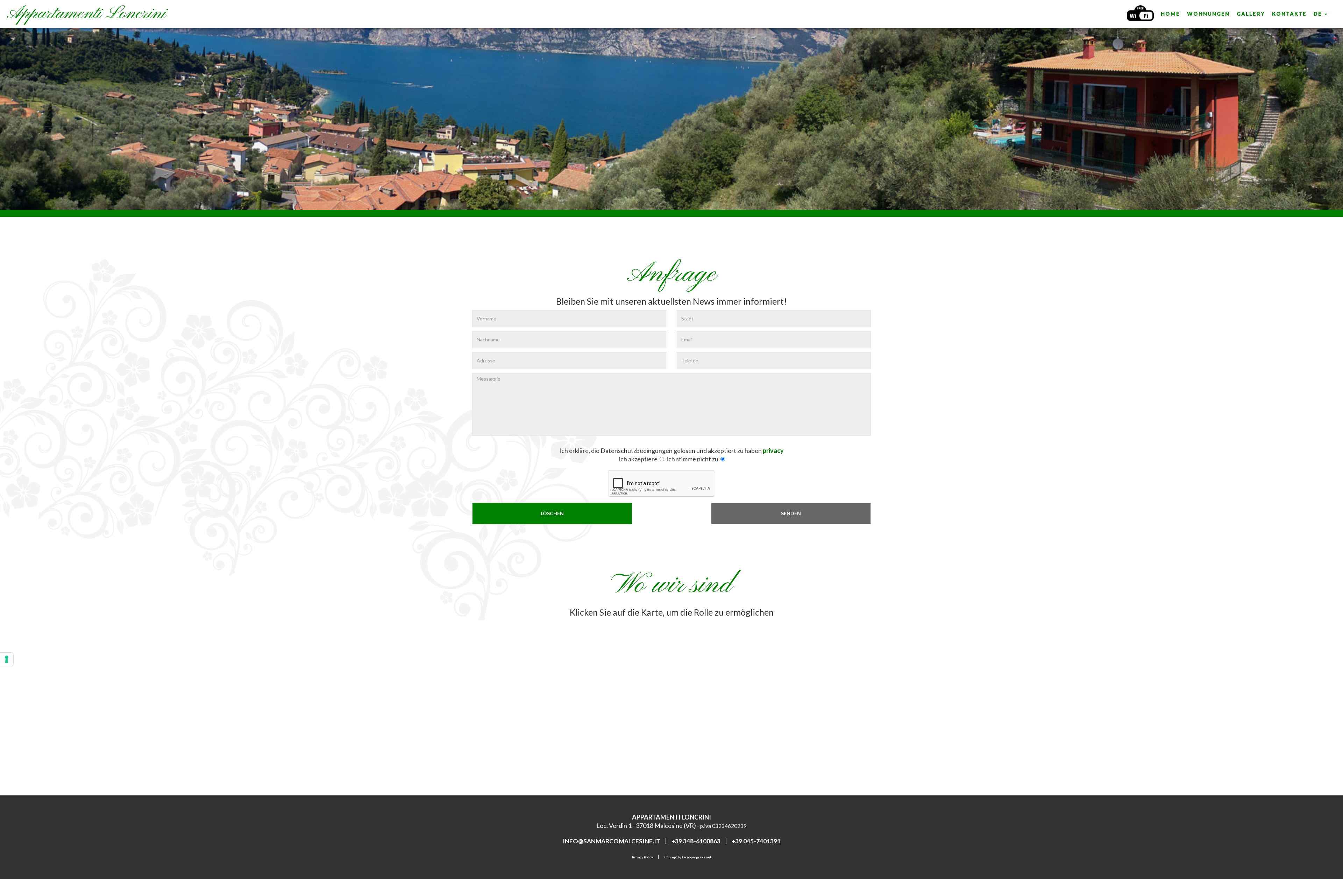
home (1170, 14)
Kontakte (1289, 14)
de (1319, 14)
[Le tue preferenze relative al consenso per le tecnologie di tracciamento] (6, 659)
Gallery (1251, 14)
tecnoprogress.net (696, 857)
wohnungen (1208, 14)
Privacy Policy (642, 857)
